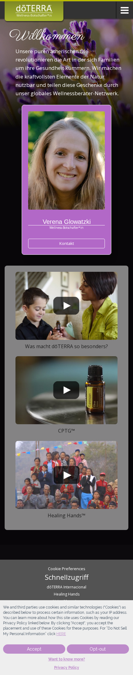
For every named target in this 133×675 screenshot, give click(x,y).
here (61, 634)
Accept (34, 649)
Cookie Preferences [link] (66, 568)
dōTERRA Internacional (66, 587)
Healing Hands (66, 594)
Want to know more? (66, 659)
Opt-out (98, 649)
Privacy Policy (66, 667)
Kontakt (66, 243)
